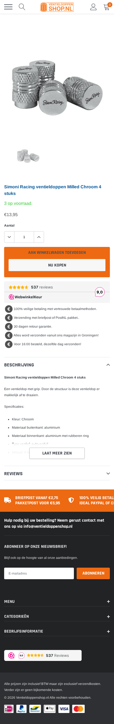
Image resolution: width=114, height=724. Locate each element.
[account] (93, 7)
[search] (22, 7)
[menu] (8, 7)
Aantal (9, 225)
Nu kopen (57, 265)
